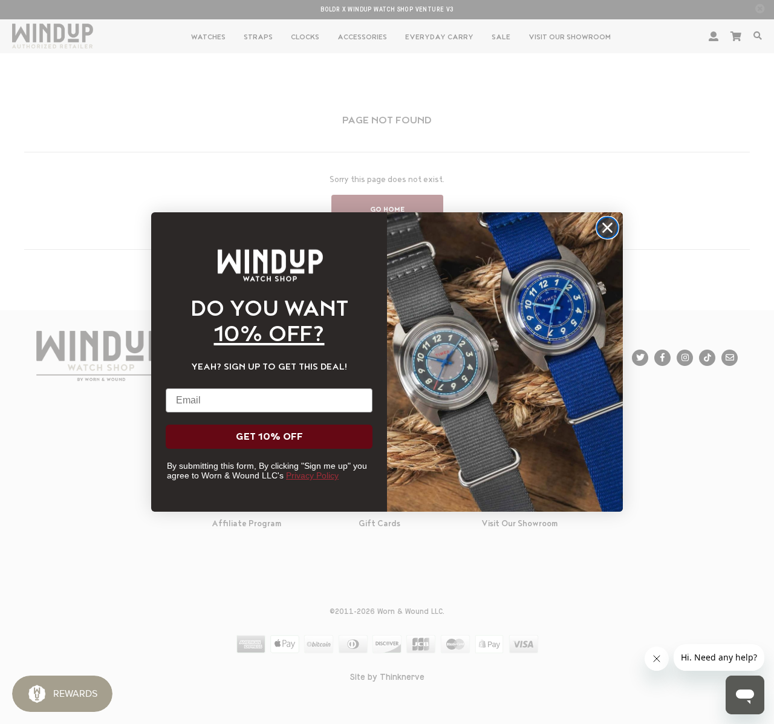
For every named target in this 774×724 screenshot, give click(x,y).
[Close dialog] (607, 227)
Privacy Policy (312, 475)
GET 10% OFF (269, 437)
